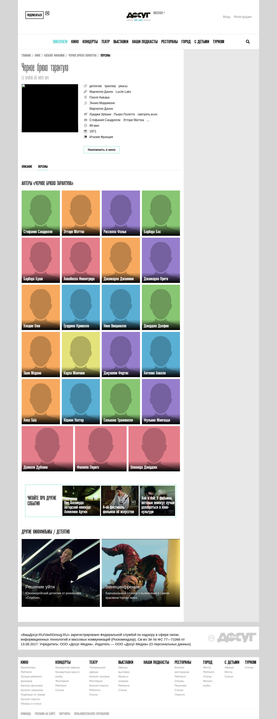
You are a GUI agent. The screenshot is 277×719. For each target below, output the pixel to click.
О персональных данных (170, 644)
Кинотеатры (28, 667)
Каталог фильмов (54, 55)
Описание (27, 166)
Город (186, 41)
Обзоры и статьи (31, 703)
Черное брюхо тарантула (82, 55)
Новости (180, 694)
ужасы (123, 86)
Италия (95, 137)
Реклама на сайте (45, 713)
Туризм (218, 41)
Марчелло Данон (101, 91)
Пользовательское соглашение (91, 713)
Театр (105, 41)
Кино (75, 41)
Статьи (59, 689)
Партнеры (64, 713)
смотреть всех (147, 114)
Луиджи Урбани (100, 114)
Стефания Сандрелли (105, 120)
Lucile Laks (123, 91)
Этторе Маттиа (133, 120)
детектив (96, 86)
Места (207, 667)
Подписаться (34, 15)
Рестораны (169, 41)
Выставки (120, 41)
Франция (107, 137)
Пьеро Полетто (124, 114)
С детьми (201, 41)
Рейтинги (26, 671)
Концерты (90, 41)
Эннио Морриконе (102, 103)
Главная (26, 55)
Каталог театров (99, 676)
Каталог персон (30, 699)
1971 (93, 131)
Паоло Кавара (99, 97)
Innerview (60, 41)
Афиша (229, 667)
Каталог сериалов (32, 689)
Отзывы (179, 680)
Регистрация (243, 16)
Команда (26, 713)
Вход (226, 16)
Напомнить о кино (102, 149)
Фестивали (62, 680)
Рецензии (180, 685)
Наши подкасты (145, 41)
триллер (110, 86)
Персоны (43, 166)
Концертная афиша (67, 667)
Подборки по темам (33, 694)
